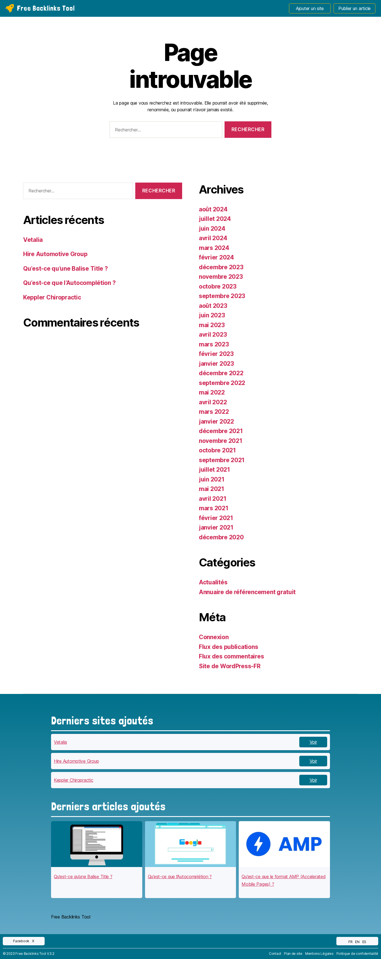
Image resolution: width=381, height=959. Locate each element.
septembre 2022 (222, 382)
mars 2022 (214, 411)
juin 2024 (212, 228)
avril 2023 (213, 334)
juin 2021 (212, 479)
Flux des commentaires (231, 656)
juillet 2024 (215, 218)
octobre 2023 (218, 286)
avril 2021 (212, 498)
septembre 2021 (222, 460)
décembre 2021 (221, 430)
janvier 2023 (216, 363)
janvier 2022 (216, 421)
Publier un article (354, 8)
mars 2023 (214, 344)
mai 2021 (211, 488)
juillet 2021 (214, 469)
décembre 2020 (221, 537)
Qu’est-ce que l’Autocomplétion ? (69, 282)
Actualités (213, 582)
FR (350, 942)
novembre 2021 (220, 440)
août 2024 (213, 209)
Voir (313, 742)
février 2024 (216, 257)
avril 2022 (213, 402)
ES (364, 942)
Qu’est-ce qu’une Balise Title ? (65, 268)
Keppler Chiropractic (52, 297)
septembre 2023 (222, 295)
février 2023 (216, 353)
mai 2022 (212, 392)
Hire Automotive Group (55, 254)
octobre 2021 (217, 450)
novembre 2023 (221, 276)
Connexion (214, 637)
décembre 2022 (221, 373)
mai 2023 (212, 325)
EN (357, 942)
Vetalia (33, 239)
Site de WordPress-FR (230, 666)
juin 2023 (212, 315)
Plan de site (293, 953)
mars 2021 (213, 508)
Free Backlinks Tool (46, 8)
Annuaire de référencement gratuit (247, 592)
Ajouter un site (310, 8)
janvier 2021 (216, 527)
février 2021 (216, 517)
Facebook (21, 941)
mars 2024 (214, 247)
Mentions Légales (319, 953)
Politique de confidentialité (357, 953)
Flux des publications (228, 646)
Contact (275, 953)
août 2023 (213, 305)
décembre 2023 (221, 267)
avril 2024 (213, 238)
